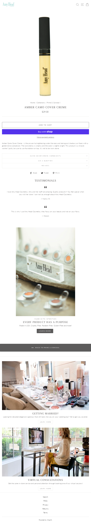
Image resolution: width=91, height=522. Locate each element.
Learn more (45, 488)
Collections (41, 103)
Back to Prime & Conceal (47, 347)
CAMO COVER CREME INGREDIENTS (45, 156)
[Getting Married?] (45, 385)
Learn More (45, 331)
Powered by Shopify (45, 520)
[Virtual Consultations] (45, 452)
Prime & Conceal (53, 103)
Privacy (45, 505)
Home (32, 103)
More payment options (45, 137)
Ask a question (45, 160)
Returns (45, 509)
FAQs (45, 501)
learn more (45, 422)
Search (45, 497)
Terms (45, 513)
